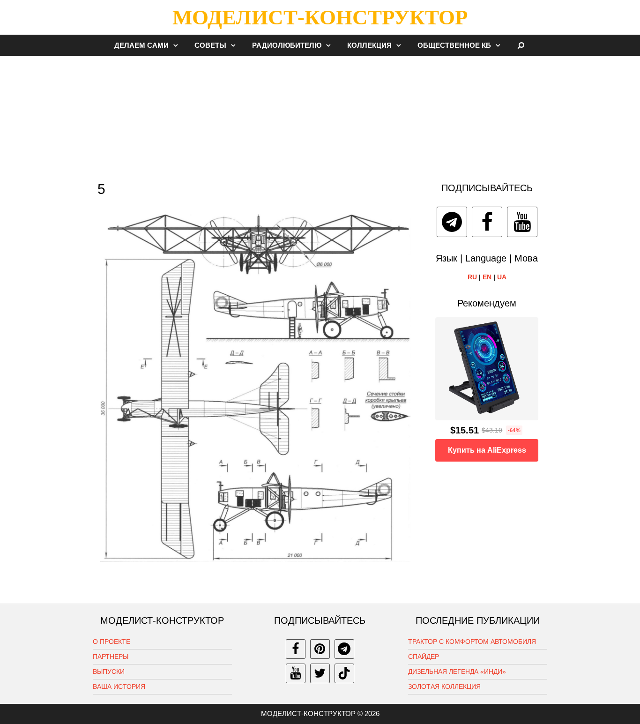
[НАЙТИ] (521, 45)
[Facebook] (487, 222)
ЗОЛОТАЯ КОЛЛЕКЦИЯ (444, 686)
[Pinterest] (320, 649)
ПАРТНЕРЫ (110, 656)
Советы (210, 45)
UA (501, 277)
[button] (178, 45)
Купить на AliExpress (487, 450)
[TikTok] (344, 673)
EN (487, 277)
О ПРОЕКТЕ (111, 641)
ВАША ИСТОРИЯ (119, 686)
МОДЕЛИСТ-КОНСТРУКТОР (320, 17)
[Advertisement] (320, 114)
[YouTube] (522, 222)
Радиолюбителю (286, 45)
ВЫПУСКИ (109, 671)
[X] (320, 673)
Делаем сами (141, 45)
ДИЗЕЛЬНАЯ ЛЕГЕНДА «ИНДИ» (457, 671)
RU (472, 277)
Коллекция (369, 45)
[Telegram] (452, 222)
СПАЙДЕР (423, 656)
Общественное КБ (454, 45)
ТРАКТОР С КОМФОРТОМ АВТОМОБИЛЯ (472, 641)
